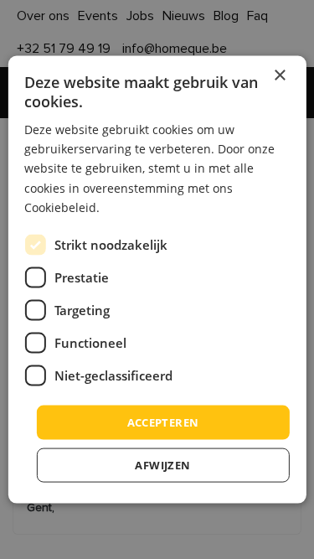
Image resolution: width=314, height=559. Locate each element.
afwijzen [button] (162, 465)
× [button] (279, 75)
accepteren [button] (163, 421)
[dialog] (157, 279)
